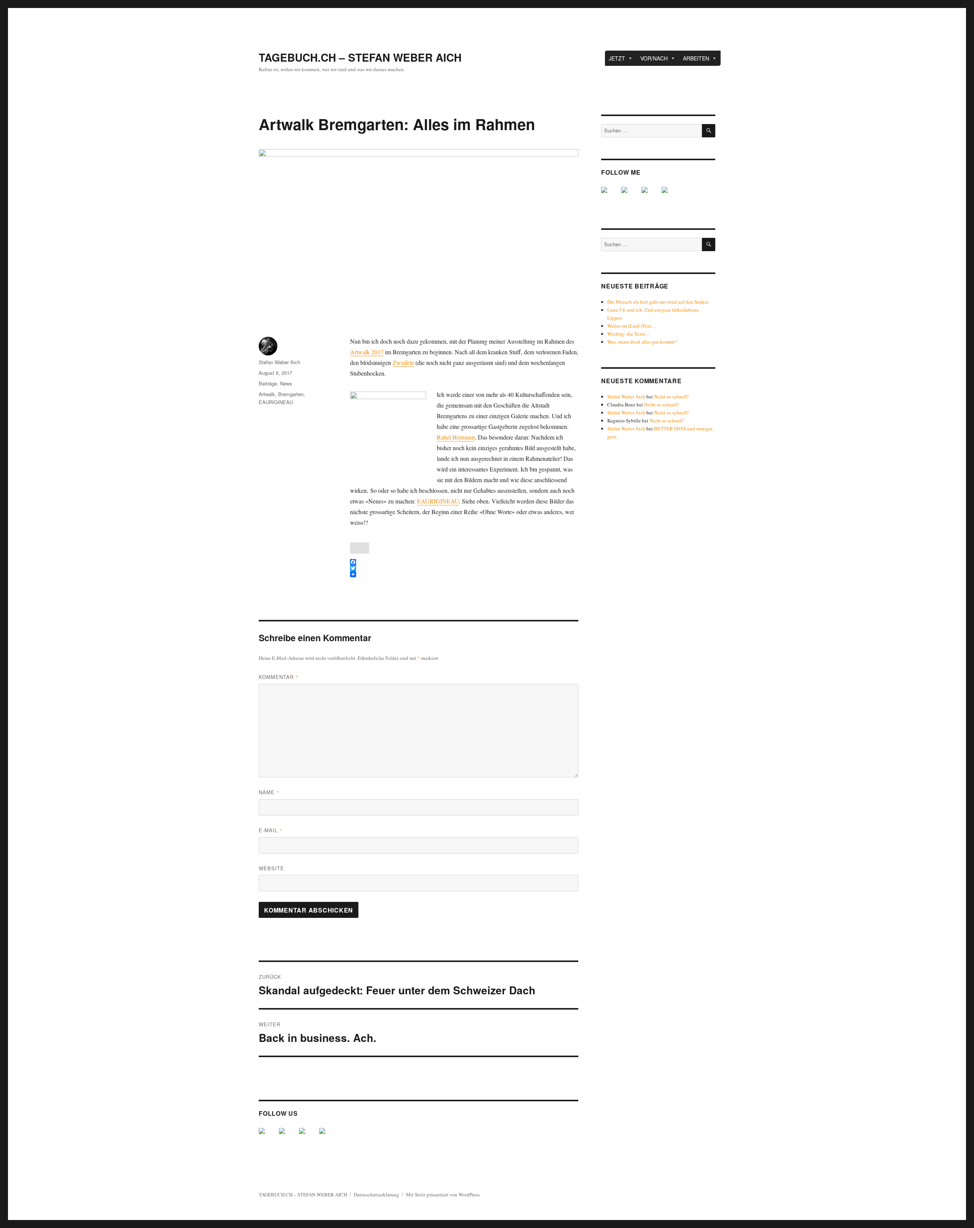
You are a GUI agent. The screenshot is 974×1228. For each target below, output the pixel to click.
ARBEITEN (696, 58)
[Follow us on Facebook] (268, 1137)
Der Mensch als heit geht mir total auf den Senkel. (658, 301)
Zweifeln (403, 362)
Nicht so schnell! (671, 396)
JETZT (617, 58)
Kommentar (279, 676)
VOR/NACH (654, 58)
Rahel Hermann (456, 437)
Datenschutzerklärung (376, 1194)
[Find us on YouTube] (308, 1137)
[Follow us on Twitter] (288, 1137)
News (286, 383)
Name (269, 792)
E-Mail (271, 830)
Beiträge (268, 383)
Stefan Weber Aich (279, 362)
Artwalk (267, 394)
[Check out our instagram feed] (328, 1137)
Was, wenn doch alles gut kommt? (642, 341)
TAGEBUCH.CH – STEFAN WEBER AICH (360, 57)
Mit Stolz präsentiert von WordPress (443, 1194)
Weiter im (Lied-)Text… (631, 325)
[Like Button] (359, 548)
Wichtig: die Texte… (629, 333)
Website (271, 868)
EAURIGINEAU (438, 501)
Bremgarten (291, 394)
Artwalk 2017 (367, 352)
